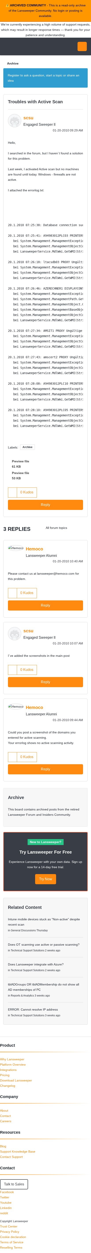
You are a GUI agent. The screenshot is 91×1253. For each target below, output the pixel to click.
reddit (4, 1213)
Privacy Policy (9, 1231)
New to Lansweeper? (45, 842)
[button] (12, 492)
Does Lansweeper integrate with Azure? (36, 964)
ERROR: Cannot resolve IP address (33, 1009)
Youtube (5, 1202)
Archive (13, 63)
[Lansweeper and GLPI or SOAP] (83, 528)
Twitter (4, 1197)
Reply (45, 505)
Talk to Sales (14, 1184)
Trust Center (8, 1226)
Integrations (8, 1070)
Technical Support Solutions (27, 950)
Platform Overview (13, 1064)
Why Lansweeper (12, 1059)
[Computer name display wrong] (74, 528)
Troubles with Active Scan (35, 101)
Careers (5, 1121)
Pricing (4, 1075)
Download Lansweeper (16, 1080)
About (4, 1110)
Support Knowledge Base (17, 1151)
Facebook (7, 1192)
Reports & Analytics (22, 995)
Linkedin (6, 1208)
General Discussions (23, 930)
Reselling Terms (11, 1247)
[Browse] (6, 46)
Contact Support (11, 1157)
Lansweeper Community (24, 46)
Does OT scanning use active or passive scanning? (44, 944)
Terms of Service (11, 1242)
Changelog (7, 1085)
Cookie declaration (13, 1237)
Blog (3, 1146)
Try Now (45, 879)
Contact (5, 1116)
